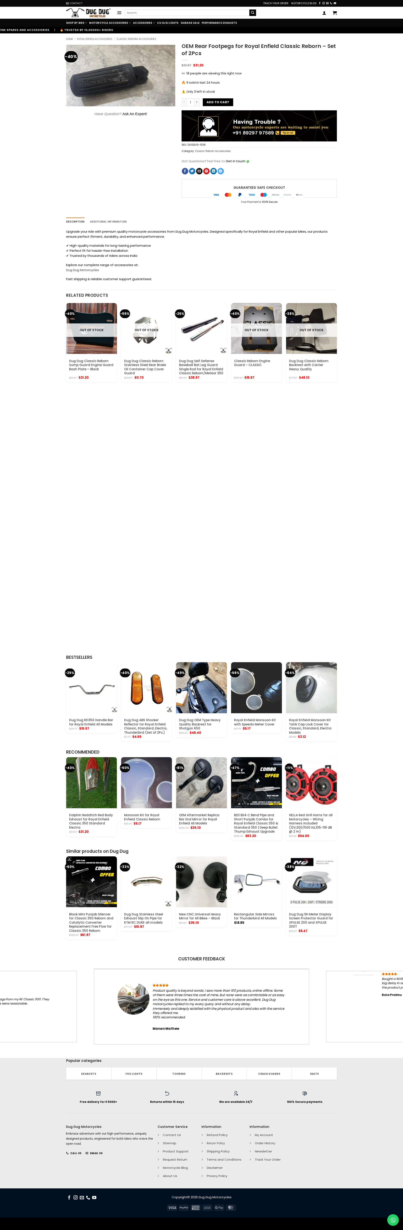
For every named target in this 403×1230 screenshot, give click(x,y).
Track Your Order (276, 3)
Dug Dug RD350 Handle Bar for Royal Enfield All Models (91, 722)
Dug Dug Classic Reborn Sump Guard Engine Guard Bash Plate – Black (91, 365)
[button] (119, 13)
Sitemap (169, 1143)
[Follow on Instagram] (323, 3)
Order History (265, 1143)
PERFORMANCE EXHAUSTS (219, 23)
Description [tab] (75, 221)
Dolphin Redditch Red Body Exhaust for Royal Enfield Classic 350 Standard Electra (91, 821)
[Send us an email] (327, 3)
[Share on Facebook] (185, 171)
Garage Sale (190, 23)
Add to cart (218, 102)
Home (69, 39)
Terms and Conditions (224, 1159)
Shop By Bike (75, 23)
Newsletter (263, 1151)
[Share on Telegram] (220, 171)
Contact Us (172, 1135)
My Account (264, 1135)
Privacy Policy (217, 1176)
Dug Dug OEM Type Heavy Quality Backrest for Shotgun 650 (200, 724)
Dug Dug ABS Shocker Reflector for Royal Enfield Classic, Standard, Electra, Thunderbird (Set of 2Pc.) (145, 726)
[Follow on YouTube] (335, 3)
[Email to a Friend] (199, 171)
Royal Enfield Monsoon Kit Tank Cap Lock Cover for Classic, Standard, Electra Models (310, 726)
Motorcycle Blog (304, 3)
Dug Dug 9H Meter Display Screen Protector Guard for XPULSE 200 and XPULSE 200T (311, 920)
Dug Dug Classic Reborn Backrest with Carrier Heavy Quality (308, 365)
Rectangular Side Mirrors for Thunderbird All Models (255, 916)
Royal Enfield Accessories (95, 39)
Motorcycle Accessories (108, 23)
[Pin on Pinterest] (206, 171)
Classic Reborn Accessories (136, 39)
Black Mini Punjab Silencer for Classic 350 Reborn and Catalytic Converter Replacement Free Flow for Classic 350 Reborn (91, 922)
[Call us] (331, 3)
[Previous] (66, 476)
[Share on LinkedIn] (213, 171)
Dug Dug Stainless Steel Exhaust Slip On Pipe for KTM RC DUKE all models (143, 918)
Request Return (175, 1159)
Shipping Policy (218, 1151)
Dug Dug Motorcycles (82, 270)
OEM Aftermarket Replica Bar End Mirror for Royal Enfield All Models (199, 819)
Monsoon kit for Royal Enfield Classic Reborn (142, 817)
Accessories (142, 23)
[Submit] (252, 12)
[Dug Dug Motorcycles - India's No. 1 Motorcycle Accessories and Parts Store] (88, 12)
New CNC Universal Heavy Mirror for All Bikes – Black (200, 916)
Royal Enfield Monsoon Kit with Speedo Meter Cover (255, 722)
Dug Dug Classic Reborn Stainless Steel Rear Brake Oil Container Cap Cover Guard (145, 367)
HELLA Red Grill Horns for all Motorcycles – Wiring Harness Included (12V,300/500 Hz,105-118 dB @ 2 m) (311, 823)
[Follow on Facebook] (320, 3)
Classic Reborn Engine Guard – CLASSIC (252, 363)
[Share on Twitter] (192, 171)
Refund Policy (217, 1135)
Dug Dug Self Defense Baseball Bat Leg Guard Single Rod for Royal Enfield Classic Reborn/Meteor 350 (201, 367)
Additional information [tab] (108, 221)
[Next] (337, 476)
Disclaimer (215, 1167)
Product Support (176, 1151)
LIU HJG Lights (167, 23)
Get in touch (235, 161)
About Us (170, 1176)
